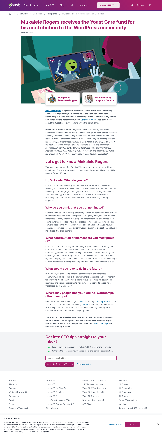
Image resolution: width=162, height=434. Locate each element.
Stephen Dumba (88, 120)
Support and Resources (94, 380)
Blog (62, 5)
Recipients (52, 14)
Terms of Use (37, 422)
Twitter (85, 304)
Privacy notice (85, 364)
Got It (132, 424)
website (83, 301)
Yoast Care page (101, 323)
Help (72, 5)
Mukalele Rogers (53, 110)
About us (83, 5)
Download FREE (107, 5)
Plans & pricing (31, 5)
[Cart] (149, 5)
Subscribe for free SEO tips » (60, 364)
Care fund (37, 14)
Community (22, 14)
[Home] (10, 14)
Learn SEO (49, 5)
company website (103, 301)
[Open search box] (132, 5)
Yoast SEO (14, 380)
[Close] (158, 424)
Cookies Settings (115, 424)
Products (51, 380)
